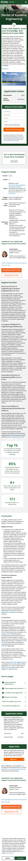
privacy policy (9, 853)
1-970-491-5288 (12, 138)
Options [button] (8, 858)
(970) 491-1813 (5, 265)
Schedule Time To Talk (11, 270)
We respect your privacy (19, 138)
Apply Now (13, 759)
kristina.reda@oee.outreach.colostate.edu (14, 263)
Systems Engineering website (15, 437)
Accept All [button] (20, 858)
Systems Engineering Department (14, 769)
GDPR (22, 851)
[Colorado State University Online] (8, 2)
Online (10, 176)
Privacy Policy (6, 140)
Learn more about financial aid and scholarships (16, 186)
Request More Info (11, 275)
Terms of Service (13, 140)
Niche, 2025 (14, 161)
